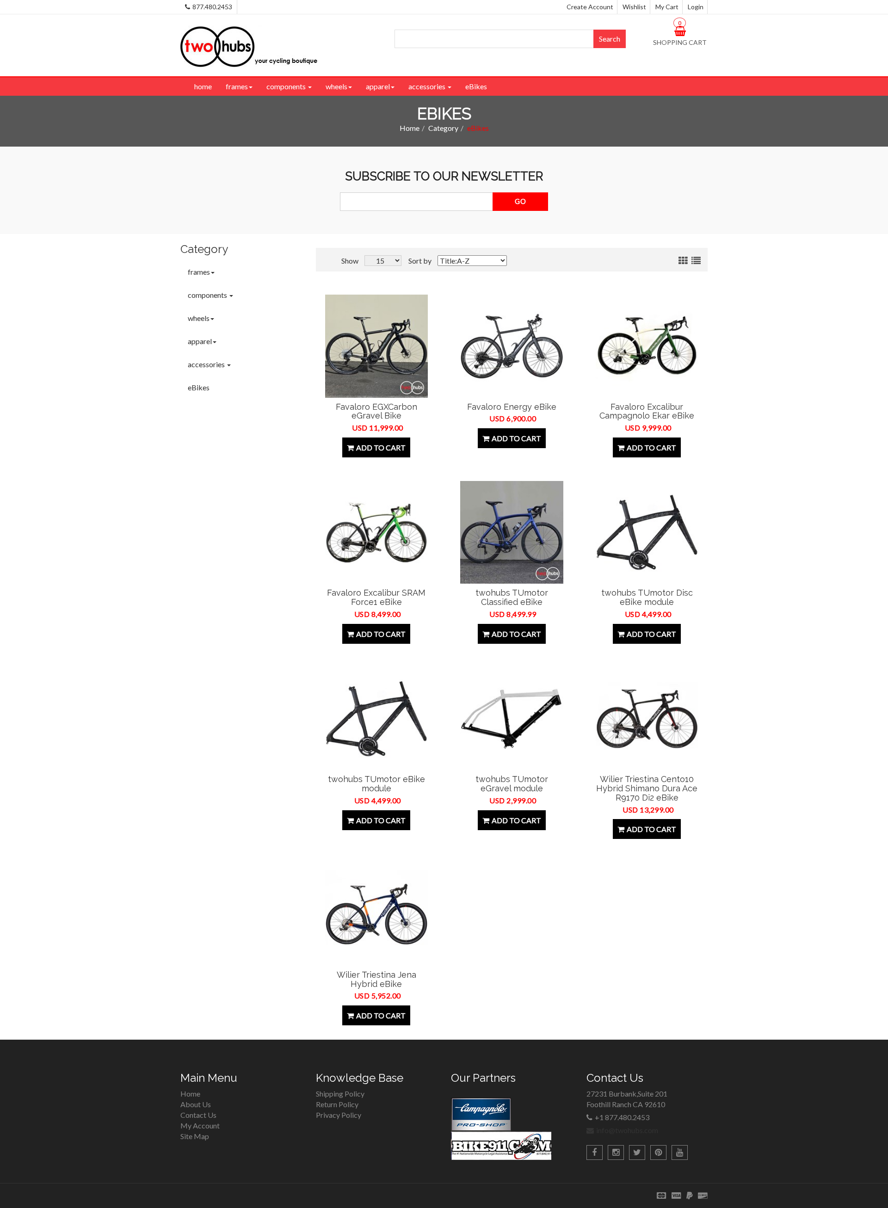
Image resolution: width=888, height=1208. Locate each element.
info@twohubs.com (627, 1130)
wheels (336, 86)
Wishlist (634, 7)
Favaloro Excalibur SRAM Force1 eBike (376, 597)
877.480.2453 (212, 7)
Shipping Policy (340, 1093)
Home (409, 127)
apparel (378, 86)
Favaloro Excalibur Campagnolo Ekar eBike (646, 411)
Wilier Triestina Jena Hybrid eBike (376, 979)
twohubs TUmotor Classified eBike (511, 597)
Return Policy (337, 1104)
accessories (427, 86)
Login (695, 7)
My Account (200, 1125)
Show (349, 260)
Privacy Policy (338, 1114)
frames (237, 86)
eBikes (476, 86)
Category (443, 127)
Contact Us (198, 1114)
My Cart (666, 7)
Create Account (590, 7)
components (286, 86)
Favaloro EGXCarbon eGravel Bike (376, 411)
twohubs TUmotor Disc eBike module (647, 597)
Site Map (194, 1136)
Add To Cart (381, 447)
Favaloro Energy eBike (511, 407)
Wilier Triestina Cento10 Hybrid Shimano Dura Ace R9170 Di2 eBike (646, 788)
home (203, 86)
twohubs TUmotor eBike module (376, 783)
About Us (195, 1104)
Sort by (420, 260)
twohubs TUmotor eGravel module (511, 783)
